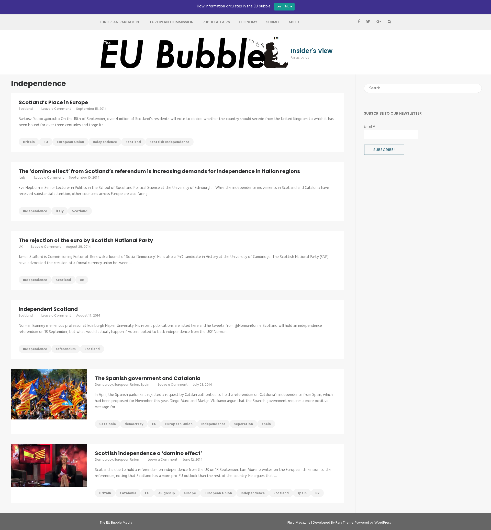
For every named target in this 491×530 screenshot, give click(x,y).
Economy (248, 22)
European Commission (172, 22)
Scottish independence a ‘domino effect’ (148, 453)
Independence (105, 142)
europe (190, 493)
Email (369, 127)
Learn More (284, 6)
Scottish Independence (169, 142)
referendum (66, 349)
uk (82, 280)
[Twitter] (368, 22)
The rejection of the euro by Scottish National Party (86, 240)
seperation (243, 424)
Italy (22, 177)
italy (59, 211)
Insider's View (311, 51)
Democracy (104, 384)
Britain (29, 142)
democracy (134, 424)
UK (21, 246)
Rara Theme (344, 523)
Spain (145, 384)
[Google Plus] (378, 22)
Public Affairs (216, 22)
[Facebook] (359, 22)
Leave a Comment (56, 108)
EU (45, 142)
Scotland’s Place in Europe (53, 102)
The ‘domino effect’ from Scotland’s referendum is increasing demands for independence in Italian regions (159, 171)
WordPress (382, 523)
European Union (70, 142)
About (294, 22)
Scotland (26, 108)
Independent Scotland (48, 309)
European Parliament (120, 22)
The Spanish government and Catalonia (147, 378)
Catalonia (107, 424)
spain (266, 424)
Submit (273, 22)
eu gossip (166, 493)
